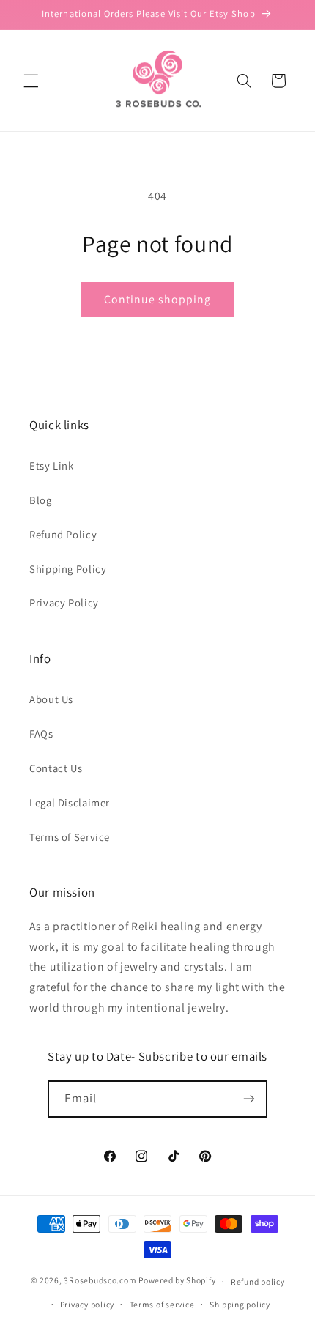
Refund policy (258, 1281)
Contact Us (55, 768)
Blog (40, 500)
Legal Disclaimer (69, 802)
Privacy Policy (64, 602)
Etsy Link (51, 465)
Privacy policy (87, 1304)
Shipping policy (240, 1304)
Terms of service (162, 1304)
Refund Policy (63, 534)
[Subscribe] (249, 1099)
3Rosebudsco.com (100, 1280)
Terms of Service (69, 837)
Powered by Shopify (176, 1280)
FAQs (41, 734)
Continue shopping (158, 299)
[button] (31, 80)
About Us (51, 699)
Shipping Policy (67, 569)
